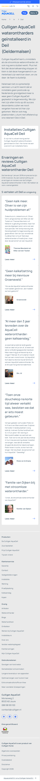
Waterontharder (8, 613)
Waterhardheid (7, 622)
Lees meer (10, 259)
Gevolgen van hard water (11, 664)
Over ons (5, 640)
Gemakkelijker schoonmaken (13, 669)
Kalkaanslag (6, 593)
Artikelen (5, 608)
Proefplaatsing (7, 588)
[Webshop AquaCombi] (37, 6)
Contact (5, 570)
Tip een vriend (7, 555)
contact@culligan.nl (11, 709)
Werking (5, 584)
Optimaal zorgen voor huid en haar (15, 678)
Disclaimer (6, 764)
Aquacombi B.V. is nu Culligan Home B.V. (19, 778)
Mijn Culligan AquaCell (10, 653)
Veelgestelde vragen (9, 575)
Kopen (4, 597)
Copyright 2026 (8, 769)
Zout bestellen (7, 546)
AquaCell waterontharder (21, 362)
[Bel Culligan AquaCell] (28, 6)
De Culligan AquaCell (10, 541)
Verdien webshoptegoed (11, 644)
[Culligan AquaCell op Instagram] (15, 716)
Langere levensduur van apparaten (15, 673)
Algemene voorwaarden (11, 751)
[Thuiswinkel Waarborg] (20, 730)
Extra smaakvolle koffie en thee (14, 682)
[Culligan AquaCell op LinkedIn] (9, 716)
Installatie (6, 579)
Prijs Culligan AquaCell (10, 550)
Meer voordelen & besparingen (13, 687)
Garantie (5, 566)
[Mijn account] (33, 6)
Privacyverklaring (8, 755)
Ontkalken (6, 626)
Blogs (4, 617)
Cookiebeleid (7, 760)
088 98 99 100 (8, 705)
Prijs (24, 13)
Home (4, 19)
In (14, 19)
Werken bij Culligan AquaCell (13, 631)
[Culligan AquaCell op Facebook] (4, 716)
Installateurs (7, 635)
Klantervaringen (8, 649)
